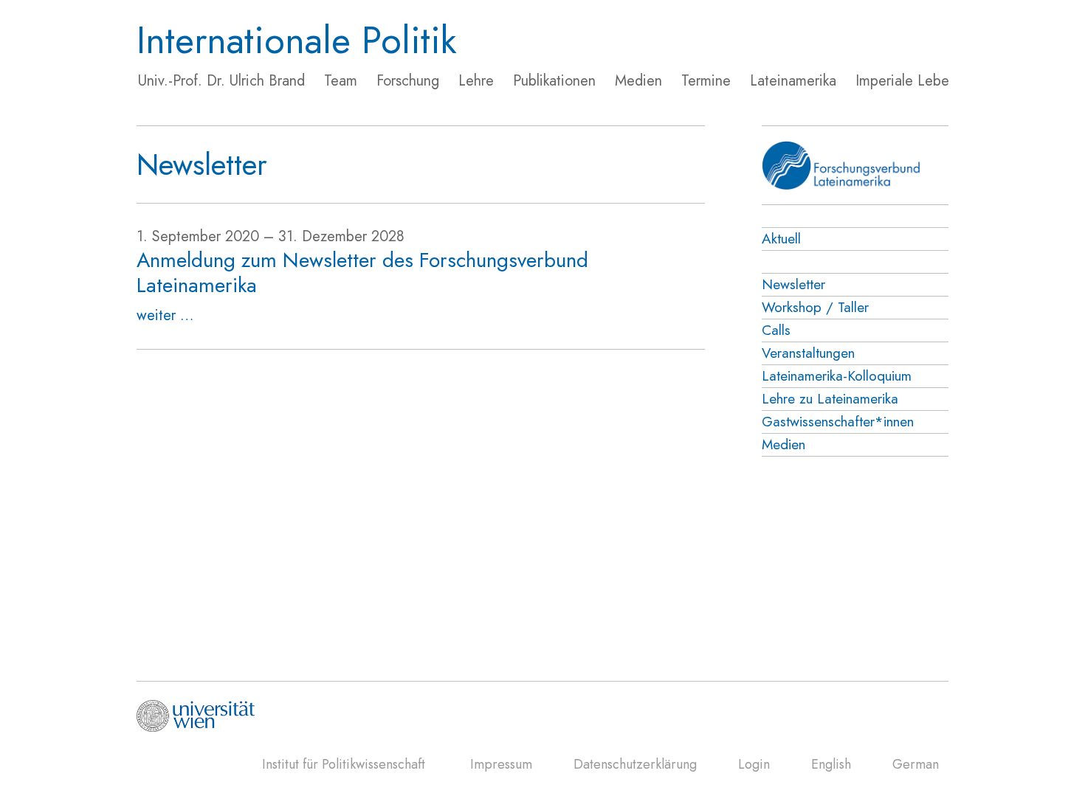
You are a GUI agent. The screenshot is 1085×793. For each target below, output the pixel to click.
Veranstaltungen (808, 353)
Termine (706, 80)
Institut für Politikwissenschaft (343, 764)
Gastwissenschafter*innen (838, 422)
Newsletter (793, 284)
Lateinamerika (793, 80)
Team (340, 80)
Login (754, 764)
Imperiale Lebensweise (927, 80)
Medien (638, 80)
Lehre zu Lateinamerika (830, 399)
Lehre (476, 80)
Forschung (407, 80)
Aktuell (781, 239)
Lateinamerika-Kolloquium (837, 376)
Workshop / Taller (815, 307)
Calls (776, 330)
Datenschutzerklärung (635, 764)
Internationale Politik (297, 40)
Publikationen (554, 80)
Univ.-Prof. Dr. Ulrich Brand (221, 80)
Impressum (501, 764)
